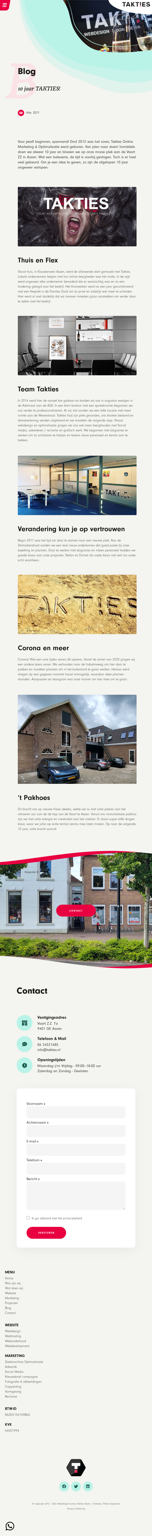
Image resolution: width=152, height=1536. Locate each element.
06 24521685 (47, 1044)
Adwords (11, 1367)
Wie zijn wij (13, 1283)
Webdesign (13, 1331)
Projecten (11, 1303)
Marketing (12, 1298)
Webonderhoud (15, 1341)
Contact (10, 1313)
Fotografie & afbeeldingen (23, 1382)
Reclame (11, 1396)
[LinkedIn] (88, 1486)
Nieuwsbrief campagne (21, 1377)
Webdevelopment (17, 1346)
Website (10, 1293)
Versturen (46, 1232)
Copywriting (13, 1386)
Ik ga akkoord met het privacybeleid (57, 1218)
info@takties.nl (48, 1050)
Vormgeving (13, 1391)
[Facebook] (64, 1486)
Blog (8, 1308)
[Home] (136, 4)
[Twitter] (76, 1486)
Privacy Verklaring (76, 1508)
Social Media (14, 1372)
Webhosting (13, 1336)
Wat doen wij (14, 1288)
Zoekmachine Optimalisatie (24, 1362)
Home (9, 1278)
